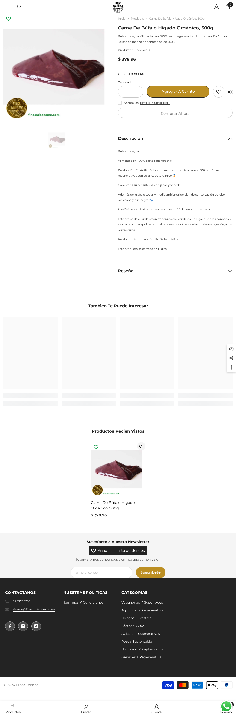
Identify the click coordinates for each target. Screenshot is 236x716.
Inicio (122, 18)
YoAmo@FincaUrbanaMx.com (34, 609)
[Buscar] (19, 7)
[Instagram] (23, 626)
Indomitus (143, 50)
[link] (30, 395)
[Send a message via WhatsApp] (226, 706)
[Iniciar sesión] (216, 6)
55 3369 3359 (21, 601)
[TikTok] (36, 626)
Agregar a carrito (178, 91)
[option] (57, 67)
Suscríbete (150, 572)
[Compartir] (228, 92)
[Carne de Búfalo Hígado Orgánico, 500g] (118, 469)
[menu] (6, 7)
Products (137, 18)
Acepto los (131, 102)
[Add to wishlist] (218, 92)
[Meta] (10, 626)
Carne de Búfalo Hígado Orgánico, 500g (113, 505)
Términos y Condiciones (155, 102)
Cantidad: (124, 82)
